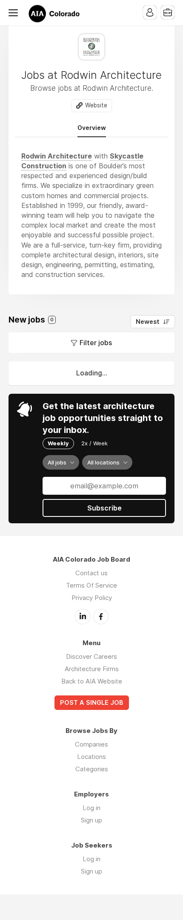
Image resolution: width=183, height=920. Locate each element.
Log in (91, 808)
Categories (91, 769)
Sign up (91, 820)
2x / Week (94, 443)
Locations (91, 757)
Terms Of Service (91, 585)
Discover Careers (91, 656)
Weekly (58, 443)
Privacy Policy (91, 598)
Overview (91, 127)
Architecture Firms (92, 669)
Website (96, 105)
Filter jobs (96, 342)
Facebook (101, 616)
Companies (91, 744)
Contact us (91, 573)
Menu (15, 12)
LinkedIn (82, 616)
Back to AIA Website (91, 681)
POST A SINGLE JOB (91, 703)
